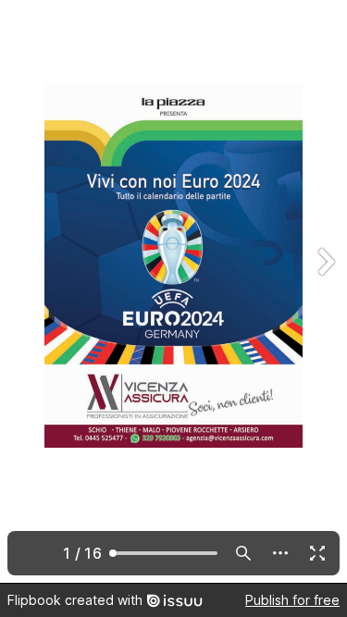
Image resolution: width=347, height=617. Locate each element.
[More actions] (280, 553)
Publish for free (292, 600)
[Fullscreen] (317, 553)
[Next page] (325, 291)
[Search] (243, 553)
